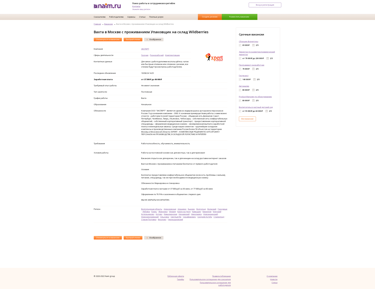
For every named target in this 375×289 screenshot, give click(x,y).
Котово (159, 214)
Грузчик (144, 55)
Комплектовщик (172, 55)
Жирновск (163, 211)
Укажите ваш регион (141, 9)
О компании (272, 276)
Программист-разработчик (251, 65)
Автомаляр (244, 86)
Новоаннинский (210, 214)
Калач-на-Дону (184, 211)
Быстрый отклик (133, 39)
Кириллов (207, 211)
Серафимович (189, 217)
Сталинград (219, 217)
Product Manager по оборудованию (255, 96)
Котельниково (147, 214)
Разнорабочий (157, 55)
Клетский (217, 211)
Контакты (136, 6)
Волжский (211, 209)
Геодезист (244, 75)
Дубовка (146, 211)
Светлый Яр (176, 217)
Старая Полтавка (148, 219)
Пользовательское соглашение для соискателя (210, 279)
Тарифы (180, 279)
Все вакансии (247, 118)
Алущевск (182, 209)
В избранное (155, 39)
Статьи (142, 17)
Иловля (172, 211)
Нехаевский (184, 214)
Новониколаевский (150, 217)
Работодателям (116, 17)
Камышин (196, 211)
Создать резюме (210, 16)
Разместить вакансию (239, 16)
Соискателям (99, 17)
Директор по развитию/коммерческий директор (257, 53)
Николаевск (196, 214)
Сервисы (131, 17)
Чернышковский (175, 219)
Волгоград (201, 209)
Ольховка (164, 217)
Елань (154, 211)
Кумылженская (170, 214)
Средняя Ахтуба (204, 217)
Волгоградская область (151, 209)
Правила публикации (221, 276)
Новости (273, 279)
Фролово (162, 219)
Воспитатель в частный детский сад (256, 107)
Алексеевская (170, 209)
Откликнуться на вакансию (108, 39)
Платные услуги (156, 17)
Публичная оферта (175, 276)
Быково (191, 209)
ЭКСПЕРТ (145, 49)
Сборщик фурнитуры (248, 41)
